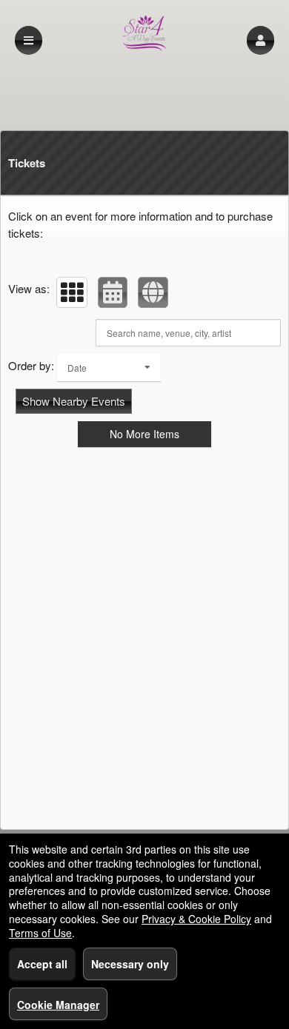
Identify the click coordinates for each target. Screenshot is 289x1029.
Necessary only (130, 963)
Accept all (42, 963)
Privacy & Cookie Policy (196, 918)
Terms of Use (40, 932)
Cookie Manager (58, 1004)
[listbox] (109, 367)
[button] (260, 40)
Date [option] (77, 367)
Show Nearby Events (73, 401)
